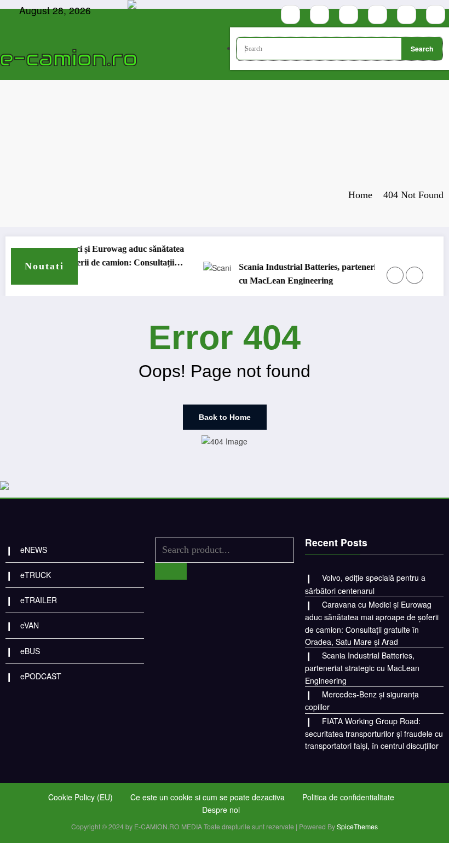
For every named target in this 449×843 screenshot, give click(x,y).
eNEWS (33, 549)
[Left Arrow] (395, 275)
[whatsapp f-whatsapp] (406, 14)
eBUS (30, 650)
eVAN (29, 625)
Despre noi (221, 809)
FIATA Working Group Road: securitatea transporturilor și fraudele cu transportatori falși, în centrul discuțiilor (374, 733)
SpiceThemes (357, 826)
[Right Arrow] (414, 275)
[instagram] (319, 14)
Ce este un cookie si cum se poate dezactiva (207, 797)
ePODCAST (40, 676)
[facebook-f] (290, 14)
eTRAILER (38, 599)
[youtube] (348, 14)
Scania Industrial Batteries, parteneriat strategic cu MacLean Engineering (321, 273)
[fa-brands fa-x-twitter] (377, 14)
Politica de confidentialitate (348, 797)
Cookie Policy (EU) (80, 797)
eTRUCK (35, 574)
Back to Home (225, 417)
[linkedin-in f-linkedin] (435, 14)
